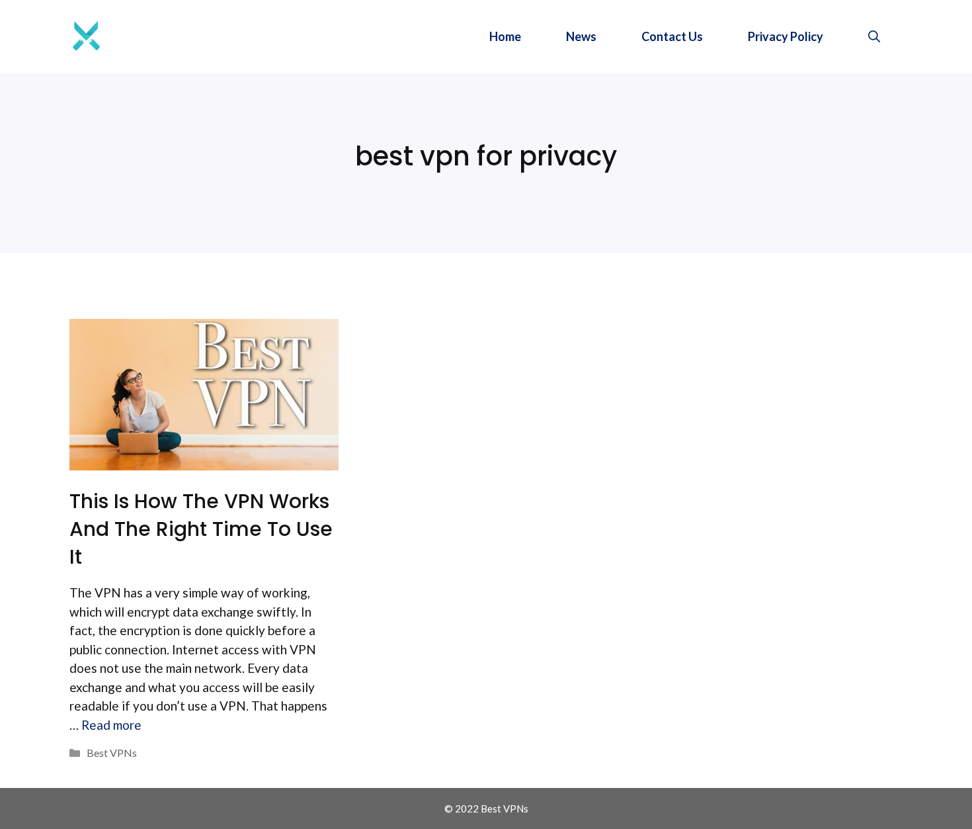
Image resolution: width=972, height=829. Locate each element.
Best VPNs (112, 752)
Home (505, 36)
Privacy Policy (785, 36)
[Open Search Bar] (874, 36)
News (581, 36)
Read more (111, 724)
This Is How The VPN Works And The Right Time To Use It (201, 529)
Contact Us (672, 36)
